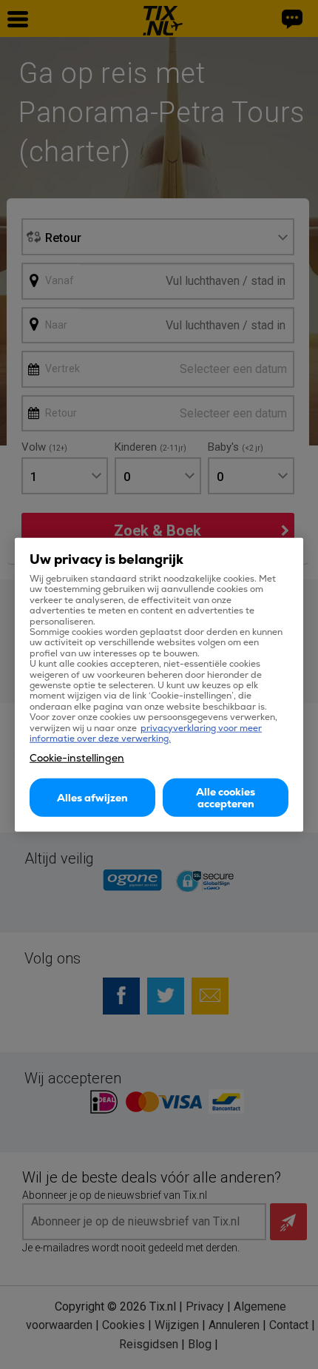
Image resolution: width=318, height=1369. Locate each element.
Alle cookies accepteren (225, 797)
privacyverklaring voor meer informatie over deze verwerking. (146, 733)
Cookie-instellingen (77, 757)
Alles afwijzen (92, 797)
